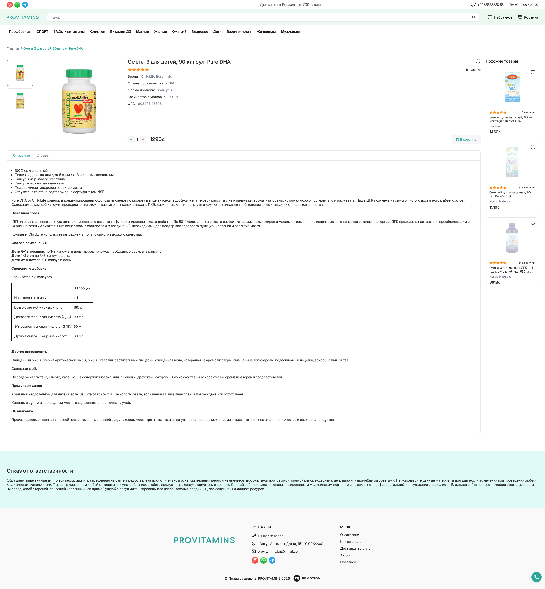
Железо (160, 31)
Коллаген (97, 31)
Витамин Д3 (120, 31)
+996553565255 (490, 5)
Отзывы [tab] (43, 155)
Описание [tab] (21, 155)
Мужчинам (290, 31)
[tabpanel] (243, 297)
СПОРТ (42, 31)
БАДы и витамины (69, 31)
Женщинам (266, 31)
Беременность (239, 31)
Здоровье (200, 31)
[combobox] (263, 17)
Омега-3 (179, 31)
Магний (142, 31)
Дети (217, 31)
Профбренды (20, 31)
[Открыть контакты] (536, 577)
